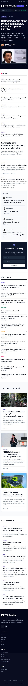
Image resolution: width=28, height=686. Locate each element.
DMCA (2, 671)
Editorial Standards (5, 659)
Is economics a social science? (10, 311)
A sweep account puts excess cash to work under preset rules (13, 335)
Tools (2, 654)
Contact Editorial (5, 661)
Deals (2, 641)
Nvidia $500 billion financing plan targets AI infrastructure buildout (13, 350)
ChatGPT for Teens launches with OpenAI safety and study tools (13, 294)
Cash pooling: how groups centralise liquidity (12, 90)
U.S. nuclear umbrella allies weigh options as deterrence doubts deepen (13, 286)
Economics (3, 637)
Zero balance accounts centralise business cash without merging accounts (13, 126)
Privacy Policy (4, 669)
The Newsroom (4, 656)
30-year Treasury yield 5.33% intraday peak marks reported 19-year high (12, 135)
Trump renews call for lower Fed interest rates (13, 108)
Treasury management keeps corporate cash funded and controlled (13, 342)
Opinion (3, 644)
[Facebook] (6, 626)
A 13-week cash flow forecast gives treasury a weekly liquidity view (11, 81)
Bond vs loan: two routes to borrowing (14, 165)
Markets (3, 634)
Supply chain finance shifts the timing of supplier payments (13, 360)
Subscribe (20, 5)
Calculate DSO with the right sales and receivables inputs (12, 367)
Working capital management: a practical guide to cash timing (13, 99)
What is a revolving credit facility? (12, 179)
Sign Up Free (14, 265)
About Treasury (4, 652)
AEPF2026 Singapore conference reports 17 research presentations (14, 317)
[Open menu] (26, 6)
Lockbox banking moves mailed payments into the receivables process (13, 117)
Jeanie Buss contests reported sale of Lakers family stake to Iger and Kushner (13, 301)
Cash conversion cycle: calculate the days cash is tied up (13, 375)
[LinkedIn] (2, 626)
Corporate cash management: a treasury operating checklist (13, 145)
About (20, 1)
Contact (25, 1)
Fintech (3, 639)
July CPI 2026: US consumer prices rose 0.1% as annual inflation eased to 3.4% (12, 325)
